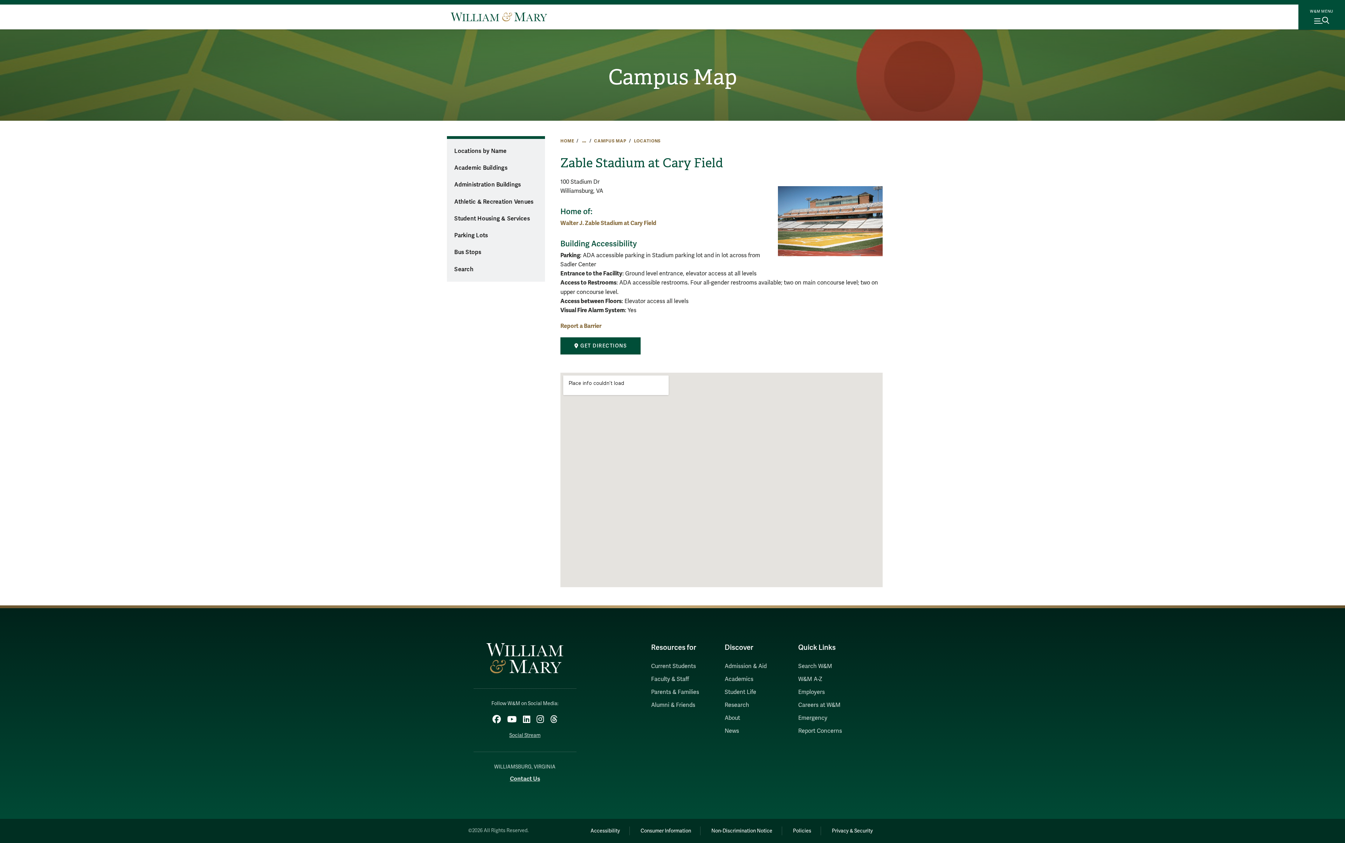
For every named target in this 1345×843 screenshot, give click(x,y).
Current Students (673, 666)
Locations (647, 141)
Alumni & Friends (673, 705)
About (732, 718)
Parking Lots (471, 235)
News (732, 731)
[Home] (499, 17)
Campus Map (672, 77)
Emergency (812, 718)
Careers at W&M (819, 705)
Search (464, 269)
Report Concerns (820, 731)
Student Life (740, 692)
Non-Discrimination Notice (741, 831)
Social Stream (524, 735)
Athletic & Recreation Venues (493, 201)
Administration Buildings (487, 184)
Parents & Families (675, 692)
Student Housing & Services (492, 218)
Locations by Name (480, 151)
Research (737, 705)
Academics (739, 679)
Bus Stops (467, 252)
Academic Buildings (481, 167)
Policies (802, 831)
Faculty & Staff (670, 679)
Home (567, 141)
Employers (811, 692)
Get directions (603, 346)
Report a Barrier (580, 326)
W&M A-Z (810, 679)
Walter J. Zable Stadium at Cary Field (608, 223)
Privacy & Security (852, 831)
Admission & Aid (746, 666)
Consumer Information (666, 831)
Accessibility (605, 831)
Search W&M (815, 666)
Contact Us (525, 778)
